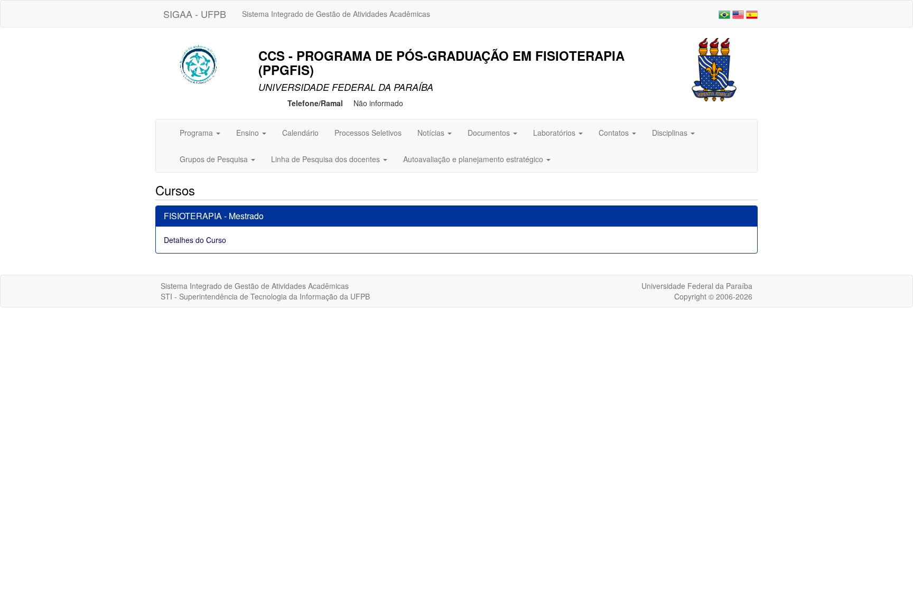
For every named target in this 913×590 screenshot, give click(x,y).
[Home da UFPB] (714, 68)
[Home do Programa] (200, 62)
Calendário (300, 132)
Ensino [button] (248, 132)
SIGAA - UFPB (194, 14)
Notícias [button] (431, 132)
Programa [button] (197, 132)
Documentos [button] (490, 132)
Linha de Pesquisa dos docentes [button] (326, 159)
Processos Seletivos (368, 132)
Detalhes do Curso (195, 240)
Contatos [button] (615, 132)
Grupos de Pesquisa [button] (215, 159)
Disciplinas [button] (671, 132)
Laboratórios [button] (555, 132)
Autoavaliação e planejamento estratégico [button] (474, 159)
